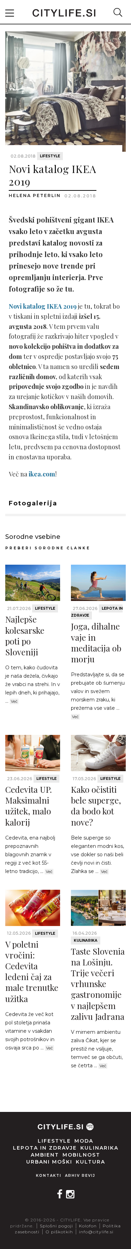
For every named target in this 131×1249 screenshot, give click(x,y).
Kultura (90, 1162)
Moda (83, 1141)
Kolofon (88, 1225)
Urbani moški (49, 1162)
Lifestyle (50, 156)
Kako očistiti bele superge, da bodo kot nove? (96, 806)
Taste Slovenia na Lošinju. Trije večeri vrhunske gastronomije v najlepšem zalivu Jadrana (98, 984)
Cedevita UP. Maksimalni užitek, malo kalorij (28, 806)
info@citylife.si (96, 1231)
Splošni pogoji (56, 1225)
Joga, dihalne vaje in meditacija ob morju (96, 642)
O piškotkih (59, 1231)
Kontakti (48, 1175)
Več (14, 701)
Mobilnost (81, 1155)
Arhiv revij (80, 1175)
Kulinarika (85, 940)
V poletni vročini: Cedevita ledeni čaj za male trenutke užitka (31, 971)
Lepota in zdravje (45, 1148)
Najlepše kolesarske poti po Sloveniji (24, 635)
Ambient (45, 1155)
